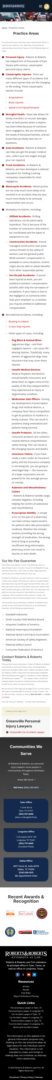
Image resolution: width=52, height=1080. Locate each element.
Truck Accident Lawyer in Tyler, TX (26, 1020)
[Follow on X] (23, 975)
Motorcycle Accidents (18, 186)
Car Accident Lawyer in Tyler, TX (26, 1014)
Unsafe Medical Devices (26, 369)
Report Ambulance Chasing (26, 996)
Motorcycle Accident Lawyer (26, 1027)
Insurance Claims (22, 454)
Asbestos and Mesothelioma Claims (29, 489)
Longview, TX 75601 (26, 840)
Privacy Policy (27, 1077)
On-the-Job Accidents (22, 275)
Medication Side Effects (26, 399)
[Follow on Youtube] (29, 975)
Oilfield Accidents (19, 216)
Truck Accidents (15, 165)
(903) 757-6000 (26, 843)
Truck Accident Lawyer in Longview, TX (26, 1024)
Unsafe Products (22, 432)
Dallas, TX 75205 (26, 869)
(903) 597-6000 (26, 814)
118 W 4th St (26, 807)
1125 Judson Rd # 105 (26, 836)
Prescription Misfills (24, 512)
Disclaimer (14, 1077)
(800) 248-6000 (31, 787)
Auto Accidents (15, 147)
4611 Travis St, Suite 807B (26, 866)
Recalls (26, 989)
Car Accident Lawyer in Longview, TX (26, 1017)
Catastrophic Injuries (18, 74)
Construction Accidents (23, 241)
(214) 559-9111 (26, 872)
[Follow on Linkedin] (34, 975)
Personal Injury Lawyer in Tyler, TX (26, 1007)
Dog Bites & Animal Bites (26, 340)
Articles (26, 986)
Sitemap (39, 1077)
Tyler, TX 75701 (26, 810)
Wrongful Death (15, 114)
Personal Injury (15, 57)
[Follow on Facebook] (18, 975)
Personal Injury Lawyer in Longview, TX (26, 1011)
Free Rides (26, 993)
